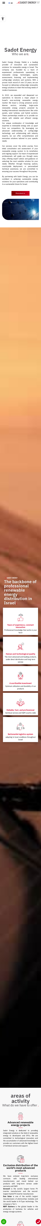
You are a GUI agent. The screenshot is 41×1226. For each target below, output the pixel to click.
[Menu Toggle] (3, 2)
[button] (2, 18)
